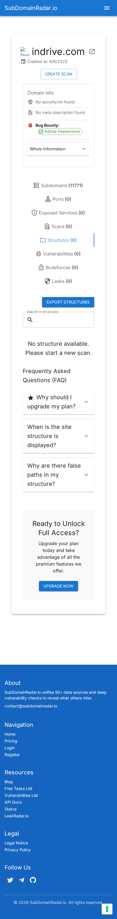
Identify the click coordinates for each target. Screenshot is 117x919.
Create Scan (58, 73)
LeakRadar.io (17, 815)
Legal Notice (16, 842)
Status (10, 809)
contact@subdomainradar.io (31, 705)
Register (12, 754)
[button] (58, 148)
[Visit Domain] (92, 51)
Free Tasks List (18, 788)
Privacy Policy (18, 849)
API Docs (13, 802)
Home (10, 734)
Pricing (11, 740)
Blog (9, 781)
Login (10, 747)
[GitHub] (33, 880)
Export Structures (68, 302)
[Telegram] (21, 880)
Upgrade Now (58, 586)
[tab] (58, 185)
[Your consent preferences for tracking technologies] (107, 909)
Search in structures (42, 312)
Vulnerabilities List (21, 795)
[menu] (106, 8)
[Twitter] (10, 880)
